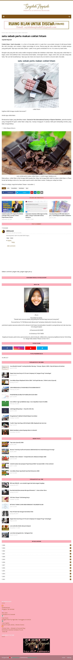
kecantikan (14, 188)
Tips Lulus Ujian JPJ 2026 (16, 442)
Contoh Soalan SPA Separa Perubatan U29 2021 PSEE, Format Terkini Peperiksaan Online (12, 215)
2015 (36, 571)
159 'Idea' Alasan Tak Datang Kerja (19, 497)
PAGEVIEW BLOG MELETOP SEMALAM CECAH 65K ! (24, 394)
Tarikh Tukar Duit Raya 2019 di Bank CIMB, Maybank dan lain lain (28, 423)
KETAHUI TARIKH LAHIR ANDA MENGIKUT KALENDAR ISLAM (26, 504)
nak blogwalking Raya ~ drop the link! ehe (22, 409)
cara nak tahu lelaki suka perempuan (20, 526)
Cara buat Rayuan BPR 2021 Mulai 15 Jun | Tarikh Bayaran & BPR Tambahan (60, 214)
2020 (36, 556)
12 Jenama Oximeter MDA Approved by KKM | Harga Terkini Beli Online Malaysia (36, 215)
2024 (36, 548)
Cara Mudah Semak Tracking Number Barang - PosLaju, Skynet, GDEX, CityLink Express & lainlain (37, 366)
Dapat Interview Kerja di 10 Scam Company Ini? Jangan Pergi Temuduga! (30, 373)
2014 (36, 573)
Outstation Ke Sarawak (8, 614)
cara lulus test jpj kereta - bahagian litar (21, 533)
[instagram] (19, 348)
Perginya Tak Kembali (8, 609)
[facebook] (7, 348)
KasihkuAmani (6, 607)
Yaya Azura (5, 618)
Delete (11, 238)
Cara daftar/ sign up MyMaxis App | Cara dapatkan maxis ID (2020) (28, 402)
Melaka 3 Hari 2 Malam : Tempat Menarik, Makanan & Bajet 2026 (28, 456)
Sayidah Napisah (7, 39)
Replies (9, 240)
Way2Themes (15, 657)
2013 (36, 576)
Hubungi (69, 657)
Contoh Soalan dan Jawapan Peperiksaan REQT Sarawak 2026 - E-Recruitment (32, 464)
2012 (36, 579)
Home (3, 32)
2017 (36, 565)
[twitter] (42, 348)
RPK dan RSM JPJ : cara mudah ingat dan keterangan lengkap (27, 483)
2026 (36, 545)
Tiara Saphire (5, 623)
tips (7, 32)
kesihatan (21, 188)
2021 (36, 554)
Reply (8, 238)
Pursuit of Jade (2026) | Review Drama (13, 625)
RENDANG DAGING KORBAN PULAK (12, 630)
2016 (36, 568)
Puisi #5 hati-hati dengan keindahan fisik (21, 511)
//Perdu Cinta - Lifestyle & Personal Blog (13, 628)
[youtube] (30, 348)
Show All (4, 631)
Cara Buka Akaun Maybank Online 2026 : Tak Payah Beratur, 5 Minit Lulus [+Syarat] (33, 380)
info (8, 188)
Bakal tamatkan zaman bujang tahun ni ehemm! (23, 430)
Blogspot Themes (32, 657)
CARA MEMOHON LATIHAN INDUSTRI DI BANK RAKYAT (25, 387)
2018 (36, 562)
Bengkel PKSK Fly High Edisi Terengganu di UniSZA (16, 619)
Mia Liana (4, 613)
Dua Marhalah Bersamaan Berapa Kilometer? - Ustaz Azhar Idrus (28, 490)
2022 (36, 551)
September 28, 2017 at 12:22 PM (13, 232)
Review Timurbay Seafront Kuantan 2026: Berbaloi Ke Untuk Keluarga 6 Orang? (32, 449)
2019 (36, 559)
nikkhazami (10, 231)
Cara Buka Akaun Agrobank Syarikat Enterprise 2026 (24, 471)
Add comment (11, 246)
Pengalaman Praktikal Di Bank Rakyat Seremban (23, 416)
